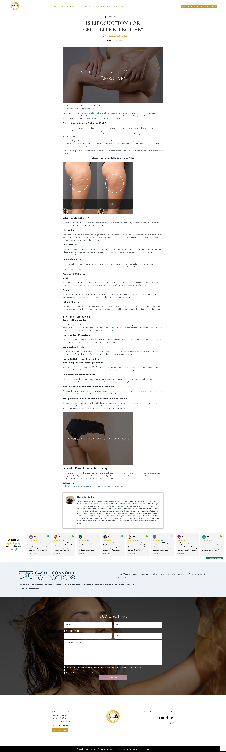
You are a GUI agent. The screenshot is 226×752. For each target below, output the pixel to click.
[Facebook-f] (167, 718)
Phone (81, 631)
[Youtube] (163, 718)
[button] (223, 544)
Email (67, 631)
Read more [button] (57, 553)
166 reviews (17, 546)
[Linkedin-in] (172, 718)
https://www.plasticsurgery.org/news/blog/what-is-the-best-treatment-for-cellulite (94, 486)
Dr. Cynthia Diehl (89, 749)
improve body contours (115, 330)
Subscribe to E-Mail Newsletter (75, 670)
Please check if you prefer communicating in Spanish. (81, 673)
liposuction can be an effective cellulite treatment (98, 113)
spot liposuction (149, 325)
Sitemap (146, 749)
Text (74, 631)
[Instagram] (158, 718)
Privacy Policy (120, 749)
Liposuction (117, 40)
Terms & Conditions (133, 749)
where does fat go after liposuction (78, 367)
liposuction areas (148, 473)
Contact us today (83, 478)
